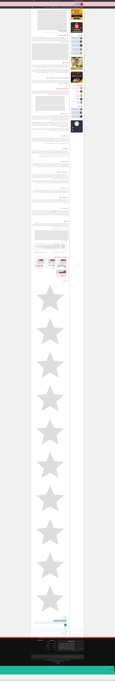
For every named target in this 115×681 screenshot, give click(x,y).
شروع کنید (48, 641)
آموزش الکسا (64, 241)
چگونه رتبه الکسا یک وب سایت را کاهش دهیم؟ (39, 266)
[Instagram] (34, 1)
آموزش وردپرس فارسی (80, 637)
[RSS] (77, 648)
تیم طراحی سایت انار (47, 659)
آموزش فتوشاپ (64, 656)
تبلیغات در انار (55, 647)
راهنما (49, 645)
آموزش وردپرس (74, 656)
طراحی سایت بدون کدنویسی (52, 637)
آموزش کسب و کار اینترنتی (41, 655)
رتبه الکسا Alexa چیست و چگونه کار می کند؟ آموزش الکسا (61, 266)
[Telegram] (33, 1)
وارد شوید (64, 618)
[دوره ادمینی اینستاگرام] (51, 240)
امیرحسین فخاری (57, 32)
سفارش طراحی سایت (68, 637)
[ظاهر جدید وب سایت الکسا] (50, 261)
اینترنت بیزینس (59, 637)
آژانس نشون (57, 663)
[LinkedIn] (79, 648)
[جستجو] (32, 7)
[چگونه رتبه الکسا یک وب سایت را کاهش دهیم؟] (39, 261)
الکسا (61, 241)
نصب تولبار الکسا (63, 275)
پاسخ (114, 673)
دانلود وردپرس (74, 637)
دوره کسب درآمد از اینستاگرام (43, 637)
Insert (114, 680)
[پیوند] (78, 4)
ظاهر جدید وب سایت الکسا (51, 266)
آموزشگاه (48, 643)
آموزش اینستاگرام (69, 656)
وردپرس (63, 637)
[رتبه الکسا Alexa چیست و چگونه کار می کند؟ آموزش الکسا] (61, 261)
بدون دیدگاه (45, 32)
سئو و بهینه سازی (51, 32)
